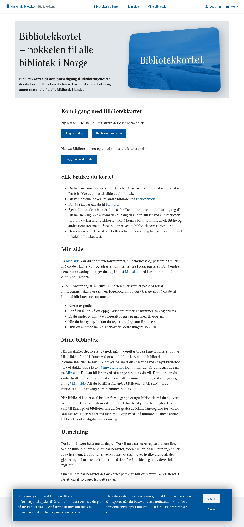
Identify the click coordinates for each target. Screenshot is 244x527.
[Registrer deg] (76, 140)
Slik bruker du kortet (106, 6)
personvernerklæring (70, 512)
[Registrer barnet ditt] (111, 140)
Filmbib (112, 204)
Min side (133, 6)
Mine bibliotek (157, 6)
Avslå (211, 509)
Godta (211, 498)
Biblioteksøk (145, 199)
